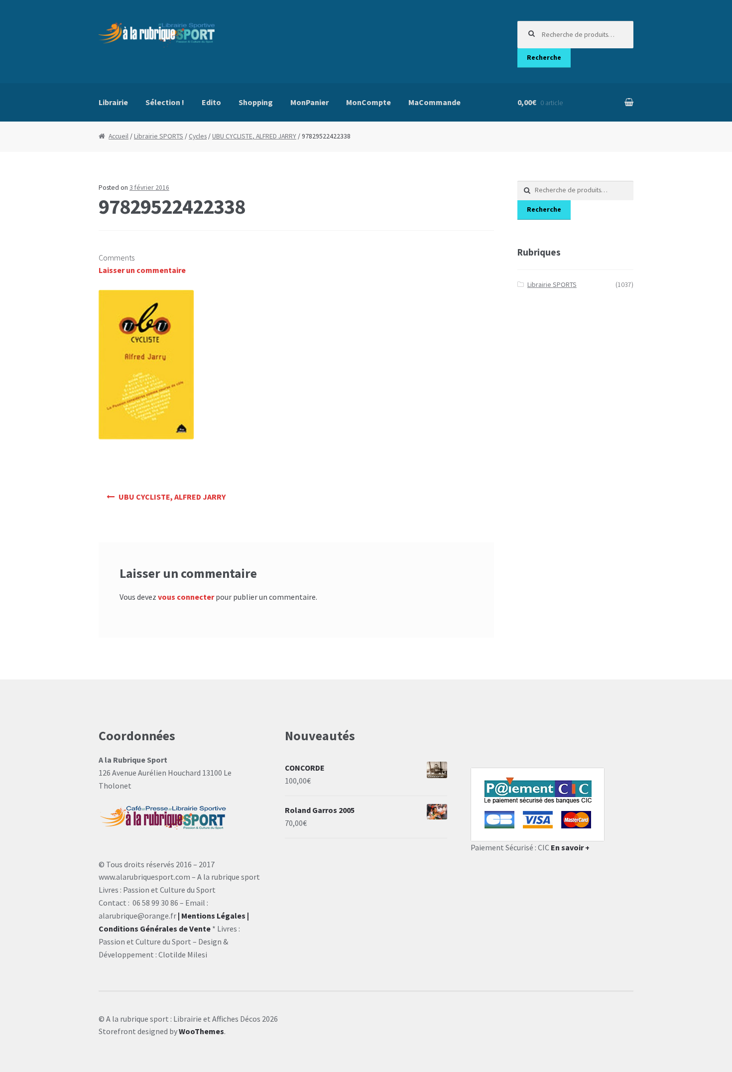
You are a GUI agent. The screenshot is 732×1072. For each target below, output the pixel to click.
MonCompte (368, 102)
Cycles (198, 136)
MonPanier (309, 102)
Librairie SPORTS (158, 136)
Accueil (118, 136)
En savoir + (570, 847)
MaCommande (434, 102)
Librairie (113, 102)
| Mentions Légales (211, 916)
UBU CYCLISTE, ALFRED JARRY (254, 136)
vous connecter (186, 597)
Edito (211, 102)
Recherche (544, 57)
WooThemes (201, 1031)
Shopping (256, 102)
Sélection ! (164, 102)
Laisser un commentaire (142, 270)
